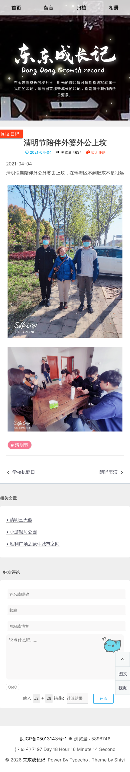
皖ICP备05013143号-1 (43, 739)
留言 (49, 8)
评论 (103, 698)
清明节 (21, 445)
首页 (16, 8)
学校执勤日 (23, 472)
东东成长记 (34, 760)
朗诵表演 (108, 472)
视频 (123, 688)
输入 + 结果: (43, 698)
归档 (81, 8)
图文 (123, 673)
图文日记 (10, 134)
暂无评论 (98, 152)
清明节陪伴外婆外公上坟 (65, 143)
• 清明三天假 (19, 520)
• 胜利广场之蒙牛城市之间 (33, 544)
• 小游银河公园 (21, 532)
